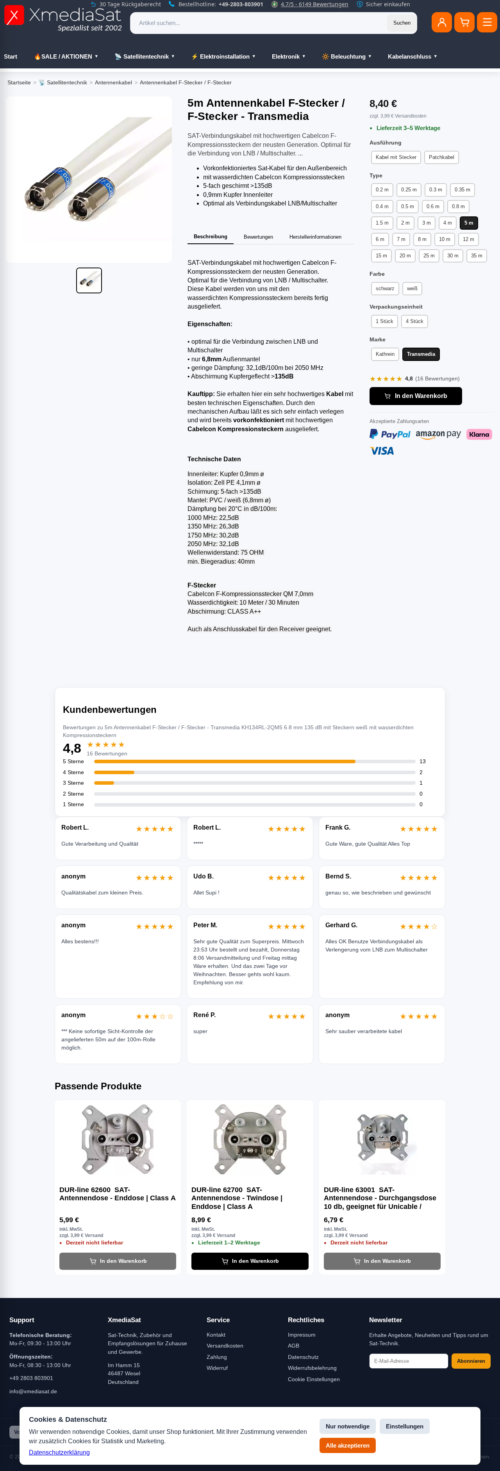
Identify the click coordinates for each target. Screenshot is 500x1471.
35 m (476, 256)
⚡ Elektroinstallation (220, 56)
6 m (380, 239)
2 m (405, 223)
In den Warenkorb (421, 396)
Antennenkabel (113, 82)
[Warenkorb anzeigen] (464, 22)
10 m (444, 239)
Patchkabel (441, 157)
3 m (426, 223)
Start (10, 56)
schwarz (385, 288)
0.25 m (409, 190)
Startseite (19, 82)
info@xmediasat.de (33, 1391)
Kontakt (216, 1335)
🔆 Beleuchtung (344, 56)
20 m (405, 256)
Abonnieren (471, 1361)
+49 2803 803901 (31, 1378)
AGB (293, 1345)
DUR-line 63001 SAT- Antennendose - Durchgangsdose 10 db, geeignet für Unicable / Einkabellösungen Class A (380, 1198)
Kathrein (385, 354)
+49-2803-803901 (241, 4)
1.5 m (382, 223)
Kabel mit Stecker (396, 157)
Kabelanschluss (409, 56)
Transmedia (421, 354)
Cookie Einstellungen (314, 1379)
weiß (412, 288)
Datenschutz (303, 1357)
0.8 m (458, 206)
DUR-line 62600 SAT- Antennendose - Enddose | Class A (117, 1194)
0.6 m (433, 206)
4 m (447, 223)
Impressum (302, 1335)
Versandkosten (225, 1345)
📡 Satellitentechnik (141, 56)
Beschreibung (210, 236)
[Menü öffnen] (487, 22)
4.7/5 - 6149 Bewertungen (314, 4)
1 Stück (384, 321)
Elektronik (286, 56)
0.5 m (407, 206)
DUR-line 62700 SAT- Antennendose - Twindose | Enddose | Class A (236, 1198)
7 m (401, 239)
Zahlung (217, 1357)
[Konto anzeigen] (442, 22)
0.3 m (435, 190)
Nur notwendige (348, 1426)
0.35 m (462, 190)
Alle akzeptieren (348, 1445)
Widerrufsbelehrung (312, 1368)
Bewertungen (258, 237)
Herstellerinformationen (315, 237)
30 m (453, 256)
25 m (429, 256)
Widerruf (217, 1368)
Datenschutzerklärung (59, 1452)
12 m (468, 239)
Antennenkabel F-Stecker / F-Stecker (186, 82)
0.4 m (382, 206)
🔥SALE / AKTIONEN (63, 56)
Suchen (402, 23)
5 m (468, 223)
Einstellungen (404, 1426)
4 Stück (414, 321)
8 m (422, 239)
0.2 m (382, 190)
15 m (381, 256)
